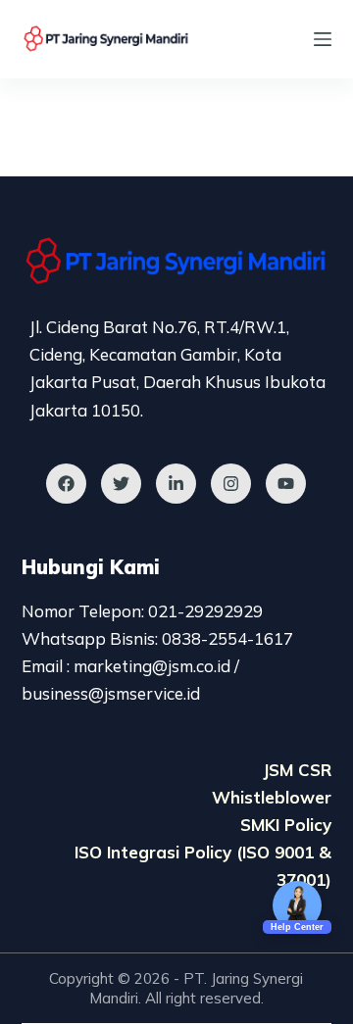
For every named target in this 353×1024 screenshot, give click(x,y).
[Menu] (322, 39)
